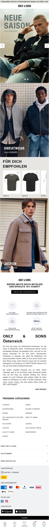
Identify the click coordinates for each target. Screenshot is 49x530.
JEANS (28, 405)
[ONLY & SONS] (24, 7)
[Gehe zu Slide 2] (25, 79)
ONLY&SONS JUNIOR (33, 428)
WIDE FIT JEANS (31, 417)
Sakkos (17, 382)
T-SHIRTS (5, 405)
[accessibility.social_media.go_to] (2, 502)
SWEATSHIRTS (31, 432)
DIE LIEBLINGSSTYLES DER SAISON (12, 418)
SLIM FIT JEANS (8, 432)
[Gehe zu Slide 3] (28, 79)
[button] (24, 1)
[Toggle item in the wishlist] (18, 173)
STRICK (5, 436)
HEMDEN (29, 413)
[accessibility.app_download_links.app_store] (22, 511)
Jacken (10, 382)
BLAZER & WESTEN (33, 409)
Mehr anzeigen (41, 389)
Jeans (5, 382)
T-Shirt (30, 361)
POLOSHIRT (6, 424)
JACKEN (28, 424)
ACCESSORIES (7, 409)
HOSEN (5, 413)
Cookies (24, 518)
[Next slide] (47, 46)
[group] (11, 183)
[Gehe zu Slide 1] (22, 79)
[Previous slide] (2, 46)
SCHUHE (5, 428)
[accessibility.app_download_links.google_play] (8, 511)
